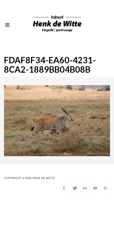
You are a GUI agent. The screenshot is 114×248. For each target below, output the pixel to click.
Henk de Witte (43, 178)
